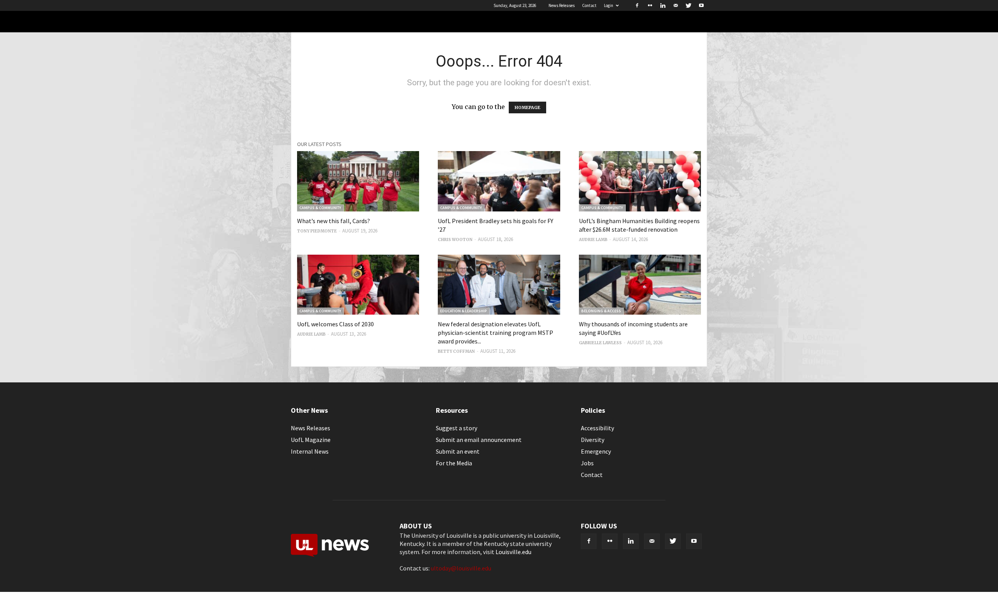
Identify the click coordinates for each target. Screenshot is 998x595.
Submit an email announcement (479, 440)
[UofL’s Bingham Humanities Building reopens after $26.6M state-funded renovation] (640, 181)
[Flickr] (650, 5)
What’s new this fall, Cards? (333, 221)
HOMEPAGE (527, 107)
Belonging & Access (601, 310)
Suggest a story (456, 428)
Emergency (596, 451)
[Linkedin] (663, 5)
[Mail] (675, 5)
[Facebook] (637, 5)
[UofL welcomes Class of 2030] (358, 285)
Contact (589, 5)
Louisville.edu (513, 552)
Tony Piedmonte (317, 231)
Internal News (310, 451)
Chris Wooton (455, 239)
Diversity (592, 440)
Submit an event (458, 451)
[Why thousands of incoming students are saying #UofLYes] (640, 285)
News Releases (562, 5)
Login (608, 5)
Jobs (587, 463)
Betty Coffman (456, 351)
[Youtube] (701, 5)
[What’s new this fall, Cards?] (358, 181)
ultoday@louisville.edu (461, 568)
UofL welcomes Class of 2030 (335, 324)
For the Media (454, 463)
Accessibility (597, 428)
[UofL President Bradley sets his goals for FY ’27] (499, 181)
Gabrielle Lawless (600, 342)
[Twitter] (688, 5)
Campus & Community (320, 207)
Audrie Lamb (593, 239)
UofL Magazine (311, 440)
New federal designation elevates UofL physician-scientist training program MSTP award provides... (495, 332)
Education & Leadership (463, 310)
